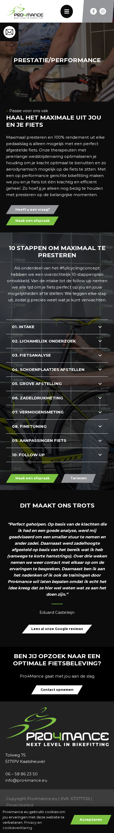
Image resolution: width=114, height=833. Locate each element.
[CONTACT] (9, 32)
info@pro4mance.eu (26, 780)
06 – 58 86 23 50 (21, 773)
